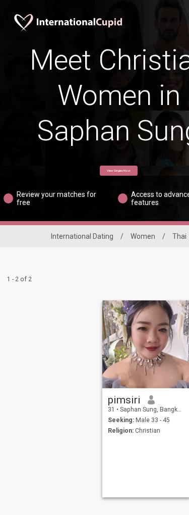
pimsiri (124, 400)
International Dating (82, 236)
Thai (179, 236)
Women (143, 236)
